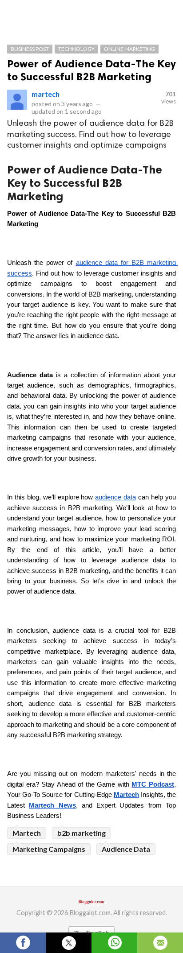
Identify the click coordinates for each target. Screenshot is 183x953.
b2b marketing (81, 833)
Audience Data (126, 849)
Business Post (30, 48)
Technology (76, 48)
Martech (26, 833)
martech (46, 94)
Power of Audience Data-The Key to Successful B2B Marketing (91, 70)
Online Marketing (129, 48)
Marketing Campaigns (48, 849)
